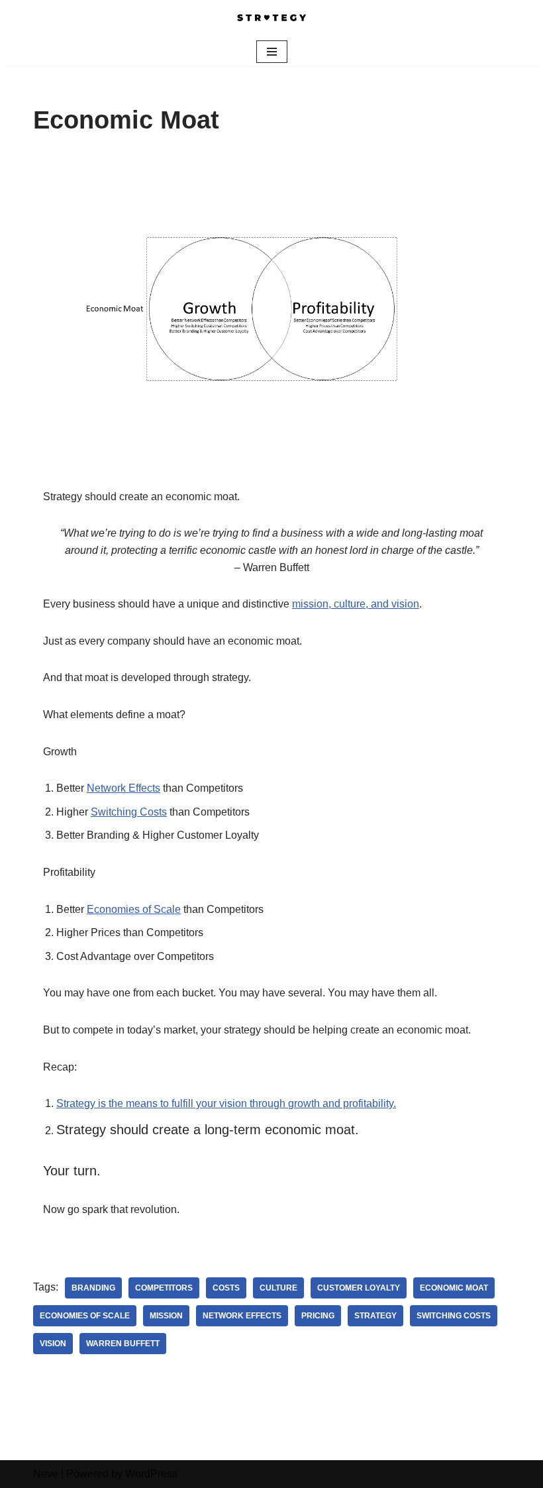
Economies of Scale (134, 909)
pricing (317, 1315)
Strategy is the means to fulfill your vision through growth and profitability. (226, 1103)
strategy (375, 1315)
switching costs (454, 1315)
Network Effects (123, 788)
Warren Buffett (123, 1343)
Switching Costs (129, 812)
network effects (242, 1315)
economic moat (454, 1288)
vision (53, 1343)
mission (166, 1315)
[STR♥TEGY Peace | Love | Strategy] (271, 18)
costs (226, 1288)
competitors (164, 1288)
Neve (45, 1473)
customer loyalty (358, 1288)
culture (278, 1288)
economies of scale (85, 1315)
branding (93, 1288)
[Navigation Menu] (271, 51)
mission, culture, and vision (355, 604)
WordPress (151, 1473)
